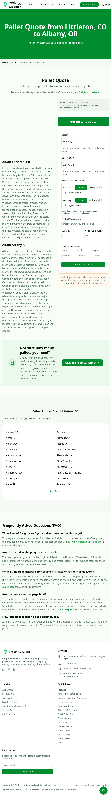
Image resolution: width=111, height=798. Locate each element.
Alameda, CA (63, 437)
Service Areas (8, 710)
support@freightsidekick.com (76, 668)
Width (80, 250)
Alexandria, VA (13, 455)
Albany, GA (11, 443)
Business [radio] (81, 187)
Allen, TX (10, 466)
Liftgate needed (74, 192)
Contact (73, 4)
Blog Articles (64, 734)
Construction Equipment (14, 706)
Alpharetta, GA (14, 472)
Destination (67, 157)
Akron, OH (11, 437)
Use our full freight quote (80, 213)
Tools (60, 4)
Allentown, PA (64, 466)
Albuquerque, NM (66, 449)
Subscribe (28, 771)
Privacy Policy (87, 785)
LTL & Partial (8, 693)
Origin (64, 134)
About (31, 4)
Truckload (7, 697)
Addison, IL (63, 432)
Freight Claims (65, 702)
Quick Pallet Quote (67, 714)
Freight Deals (64, 738)
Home (20, 4)
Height (95, 250)
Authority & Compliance (69, 693)
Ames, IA (10, 484)
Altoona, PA (12, 478)
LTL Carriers (63, 722)
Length (64, 250)
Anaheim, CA (63, 484)
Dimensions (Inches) (71, 247)
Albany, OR (62, 443)
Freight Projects (9, 702)
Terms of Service (66, 790)
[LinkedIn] (14, 669)
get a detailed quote (63, 609)
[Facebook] (9, 669)
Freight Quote (89, 4)
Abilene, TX (12, 432)
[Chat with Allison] (103, 790)
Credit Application (66, 706)
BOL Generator (65, 726)
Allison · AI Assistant (67, 710)
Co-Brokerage (8, 714)
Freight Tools (64, 730)
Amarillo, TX (63, 478)
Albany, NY (11, 449)
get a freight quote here (86, 92)
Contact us (63, 742)
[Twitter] (3, 669)
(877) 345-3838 (69, 663)
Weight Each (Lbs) (93, 231)
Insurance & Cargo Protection (72, 697)
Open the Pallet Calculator (80, 362)
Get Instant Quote (83, 264)
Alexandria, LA (64, 455)
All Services (7, 689)
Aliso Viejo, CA (64, 461)
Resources (46, 4)
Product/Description (71, 219)
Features (62, 689)
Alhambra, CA (13, 461)
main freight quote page (85, 541)
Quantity (65, 231)
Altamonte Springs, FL (69, 472)
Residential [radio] (94, 187)
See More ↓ (55, 491)
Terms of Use (102, 785)
